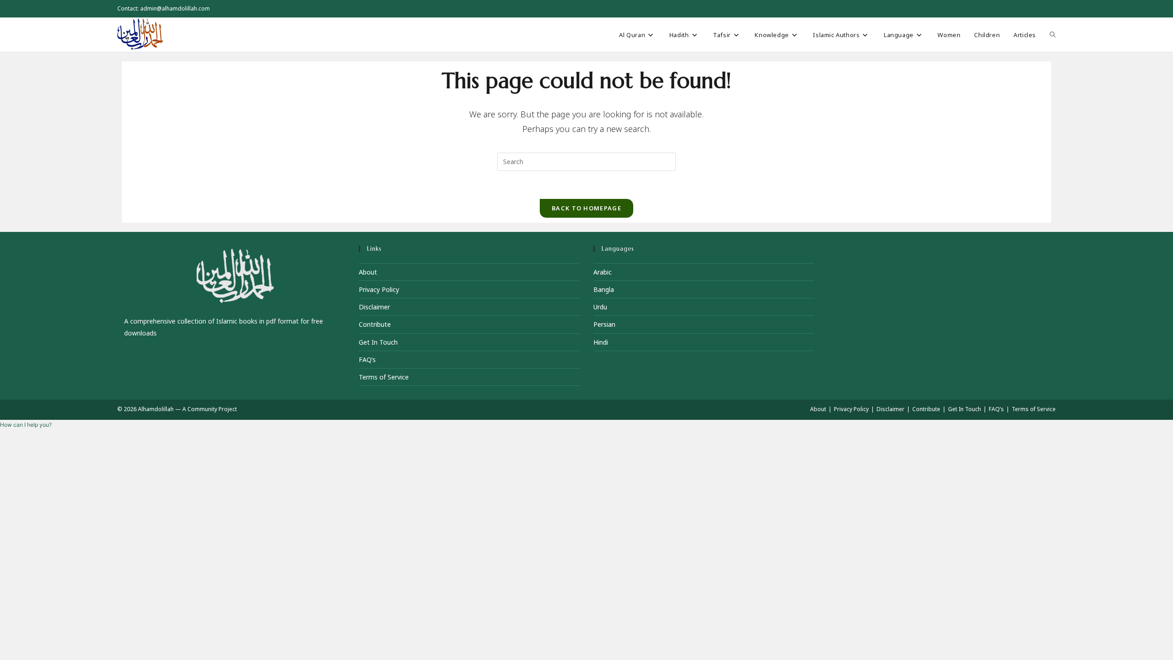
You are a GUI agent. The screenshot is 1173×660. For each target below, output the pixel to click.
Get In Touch (378, 342)
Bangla (603, 289)
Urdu (600, 306)
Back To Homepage (586, 208)
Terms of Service (384, 377)
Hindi (600, 342)
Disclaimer (374, 306)
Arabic (602, 272)
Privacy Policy (379, 289)
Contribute (375, 324)
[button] (26, 424)
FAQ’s (367, 359)
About (368, 272)
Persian (604, 324)
